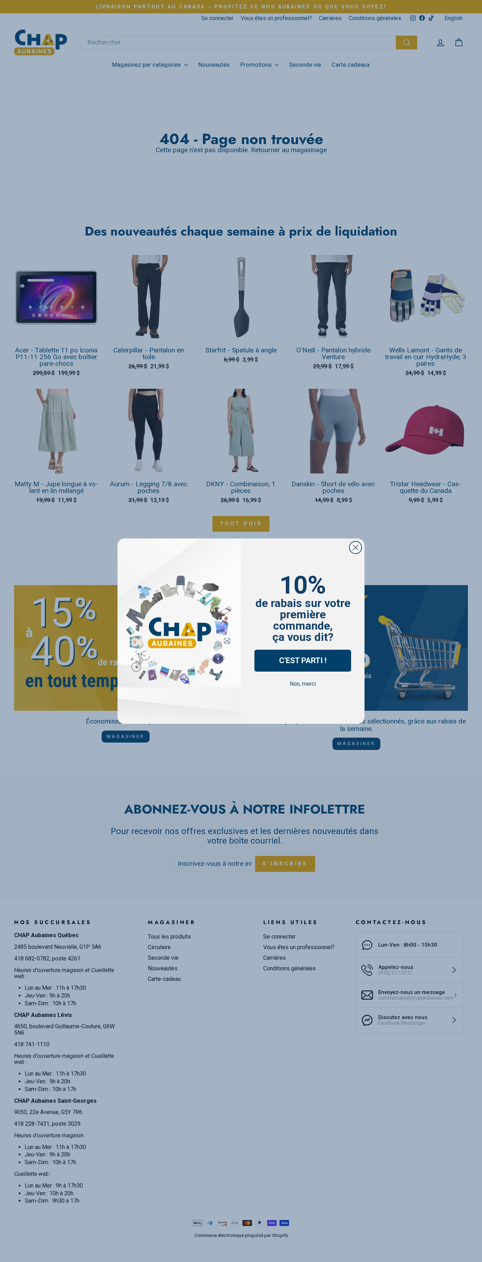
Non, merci (303, 683)
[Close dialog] (355, 547)
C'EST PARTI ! (302, 660)
